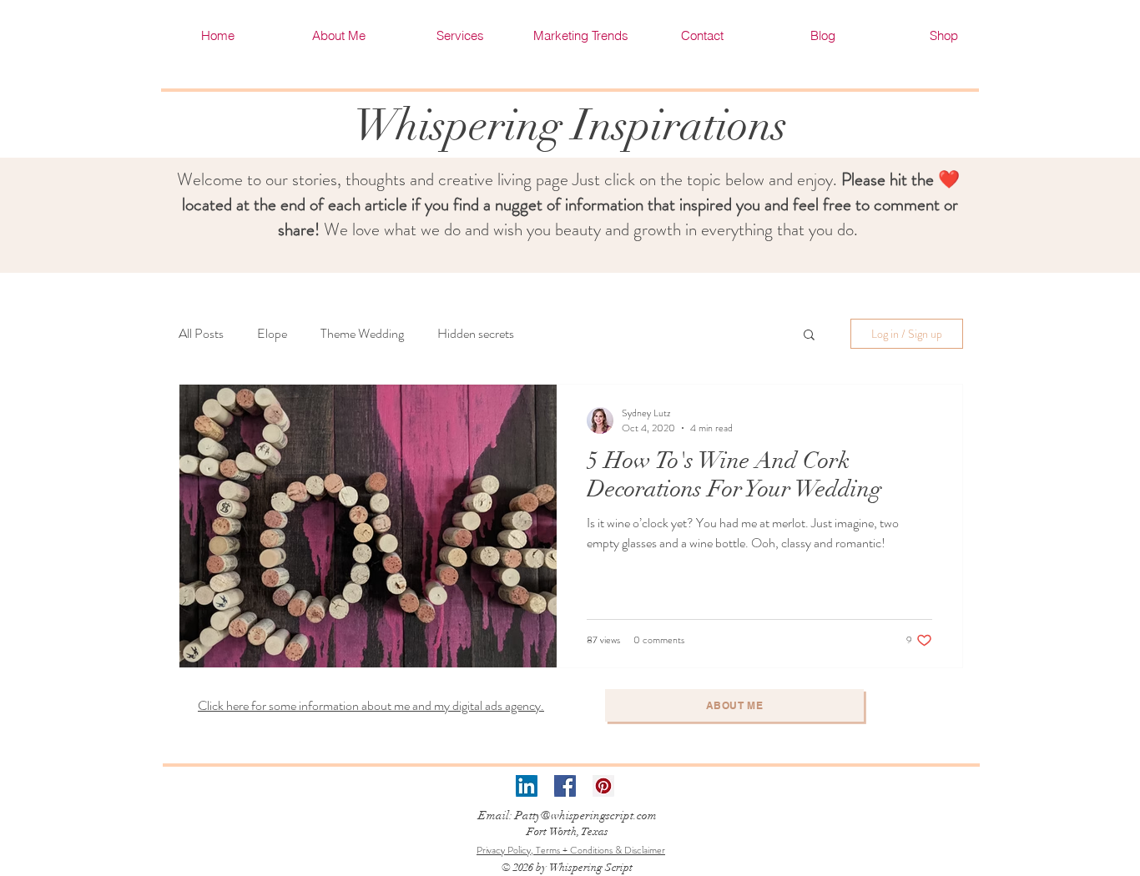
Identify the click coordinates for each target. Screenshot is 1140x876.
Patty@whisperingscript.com (586, 815)
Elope (272, 334)
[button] (809, 336)
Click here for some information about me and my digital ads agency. (371, 705)
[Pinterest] (603, 786)
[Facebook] (565, 786)
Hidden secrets (475, 334)
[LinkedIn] (526, 786)
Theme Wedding (362, 334)
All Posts (201, 334)
